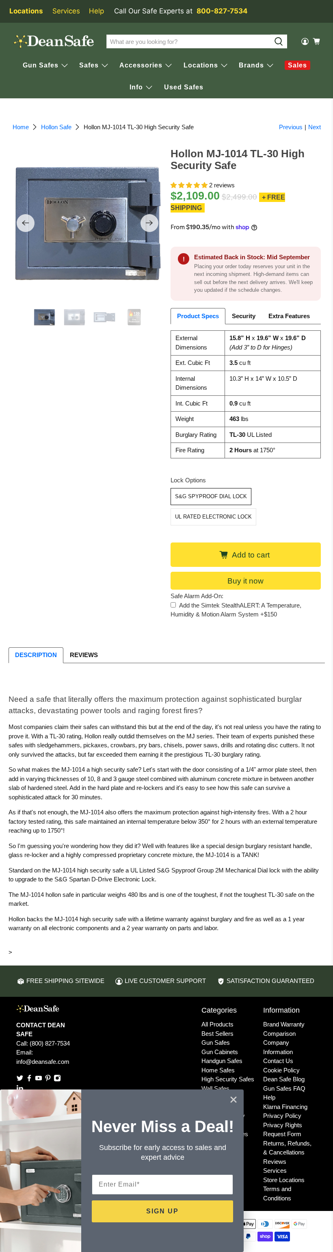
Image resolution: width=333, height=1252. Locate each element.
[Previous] (26, 223)
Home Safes (218, 1070)
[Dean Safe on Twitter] (20, 1079)
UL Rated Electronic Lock (213, 517)
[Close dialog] (233, 1100)
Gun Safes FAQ (284, 1088)
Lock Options (188, 480)
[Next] (149, 223)
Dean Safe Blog (284, 1079)
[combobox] (188, 41)
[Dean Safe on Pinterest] (48, 1079)
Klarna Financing (285, 1106)
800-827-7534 (222, 11)
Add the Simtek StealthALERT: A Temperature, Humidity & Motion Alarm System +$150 (236, 610)
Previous (291, 127)
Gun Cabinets (219, 1051)
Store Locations (284, 1179)
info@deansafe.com (42, 1061)
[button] (189, 185)
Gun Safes (215, 1042)
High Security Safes (227, 1079)
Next (314, 127)
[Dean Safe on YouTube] (38, 1079)
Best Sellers (217, 1033)
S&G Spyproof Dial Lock (211, 496)
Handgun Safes (221, 1060)
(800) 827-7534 (50, 1043)
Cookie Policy (281, 1070)
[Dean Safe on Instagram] (57, 1079)
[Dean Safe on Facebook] (29, 1079)
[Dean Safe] (53, 42)
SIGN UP (162, 1211)
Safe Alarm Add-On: (197, 595)
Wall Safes (215, 1088)
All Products (217, 1024)
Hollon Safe (56, 127)
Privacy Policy (282, 1115)
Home (21, 127)
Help (96, 11)
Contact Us (278, 1060)
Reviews (274, 1161)
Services (66, 11)
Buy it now (245, 581)
